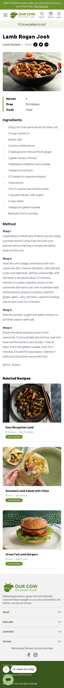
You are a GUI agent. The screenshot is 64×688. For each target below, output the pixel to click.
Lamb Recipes (12, 44)
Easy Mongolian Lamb (19, 427)
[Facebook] (29, 655)
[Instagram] (35, 655)
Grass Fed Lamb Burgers (21, 554)
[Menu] (5, 15)
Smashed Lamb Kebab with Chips (27, 491)
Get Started (41, 6)
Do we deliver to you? (34, 24)
